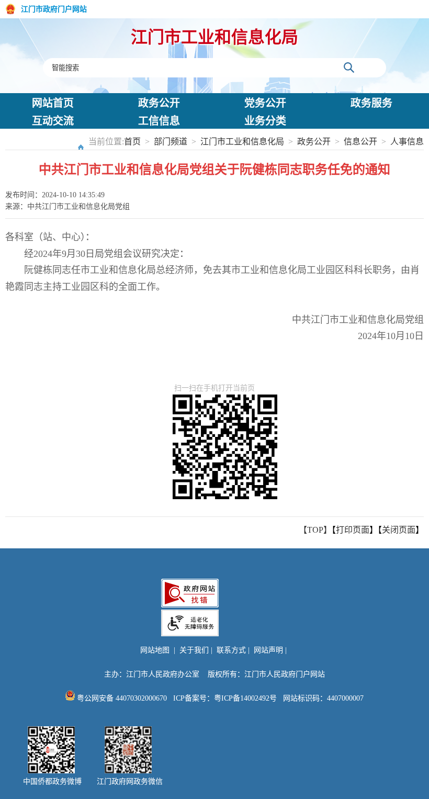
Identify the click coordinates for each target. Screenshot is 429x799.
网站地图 (155, 650)
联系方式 (231, 650)
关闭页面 (398, 529)
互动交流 (53, 121)
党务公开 (265, 103)
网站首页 (53, 103)
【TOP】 (315, 529)
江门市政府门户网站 (54, 9)
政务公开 (159, 103)
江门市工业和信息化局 (214, 37)
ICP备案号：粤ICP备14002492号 (225, 698)
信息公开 (360, 141)
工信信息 (159, 121)
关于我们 (194, 650)
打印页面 (352, 529)
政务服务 (371, 103)
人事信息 (407, 141)
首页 (132, 141)
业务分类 (265, 121)
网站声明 (268, 650)
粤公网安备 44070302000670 (121, 698)
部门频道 (170, 141)
